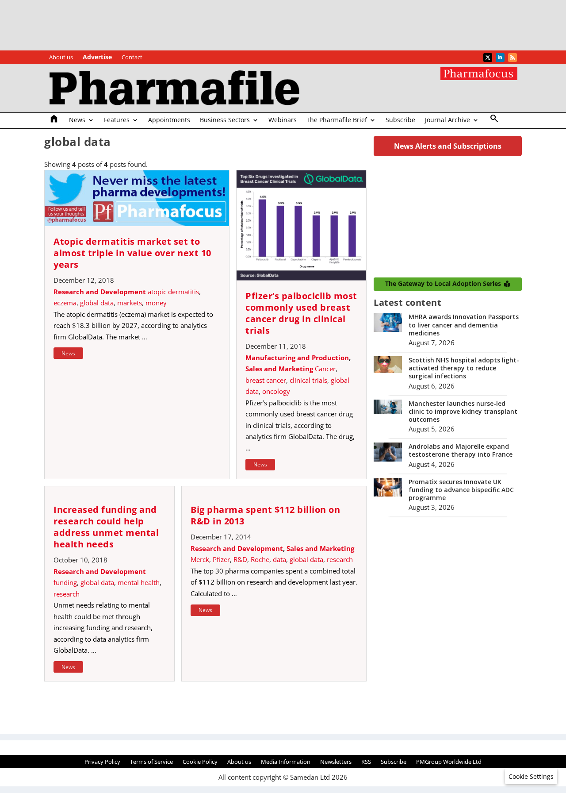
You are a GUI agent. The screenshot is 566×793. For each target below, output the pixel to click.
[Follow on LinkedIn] (500, 57)
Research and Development (100, 291)
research (67, 593)
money (156, 302)
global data (97, 302)
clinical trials (308, 380)
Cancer (325, 368)
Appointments (169, 120)
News (77, 120)
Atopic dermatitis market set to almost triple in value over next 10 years (132, 252)
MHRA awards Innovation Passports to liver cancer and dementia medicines (464, 324)
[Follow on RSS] (512, 57)
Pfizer (221, 559)
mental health (139, 582)
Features (117, 120)
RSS (366, 762)
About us (61, 57)
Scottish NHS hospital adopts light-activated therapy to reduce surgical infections (464, 368)
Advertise (97, 57)
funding (65, 582)
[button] (531, 777)
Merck (200, 559)
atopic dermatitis (173, 291)
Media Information (285, 762)
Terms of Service (151, 762)
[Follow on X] (487, 57)
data (279, 559)
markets (129, 302)
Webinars (282, 120)
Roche (260, 559)
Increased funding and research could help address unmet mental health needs (106, 527)
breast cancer (265, 380)
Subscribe (400, 120)
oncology (276, 391)
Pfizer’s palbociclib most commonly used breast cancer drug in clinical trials (301, 313)
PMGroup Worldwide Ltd (449, 762)
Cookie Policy (200, 762)
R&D (240, 559)
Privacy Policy (102, 762)
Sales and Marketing (279, 368)
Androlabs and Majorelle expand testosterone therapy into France (460, 450)
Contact (132, 57)
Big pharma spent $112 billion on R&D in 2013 (265, 515)
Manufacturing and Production (297, 357)
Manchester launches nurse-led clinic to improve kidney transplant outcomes (463, 411)
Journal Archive (447, 120)
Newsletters (336, 762)
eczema (65, 302)
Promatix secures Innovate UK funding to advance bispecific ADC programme (461, 489)
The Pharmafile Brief (336, 120)
